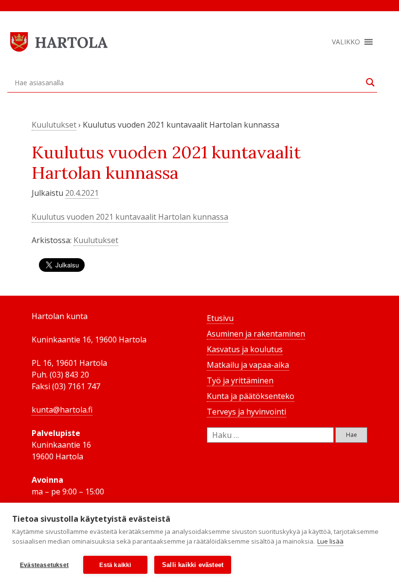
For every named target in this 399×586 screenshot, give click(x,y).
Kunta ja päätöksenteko (250, 396)
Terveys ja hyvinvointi (246, 411)
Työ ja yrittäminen (240, 380)
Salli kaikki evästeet (192, 564)
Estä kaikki (115, 565)
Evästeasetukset (44, 565)
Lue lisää (330, 541)
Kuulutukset (54, 124)
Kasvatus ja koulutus (245, 349)
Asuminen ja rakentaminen (256, 333)
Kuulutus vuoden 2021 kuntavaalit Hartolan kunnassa (130, 216)
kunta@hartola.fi (62, 409)
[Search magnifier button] (370, 82)
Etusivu (220, 318)
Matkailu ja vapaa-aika (248, 364)
